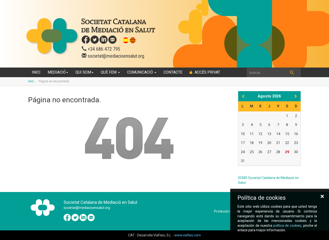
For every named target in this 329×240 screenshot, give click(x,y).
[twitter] (95, 40)
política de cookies (287, 225)
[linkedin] (103, 40)
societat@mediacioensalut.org (115, 56)
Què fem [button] (109, 72)
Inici (36, 72)
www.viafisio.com (187, 235)
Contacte (173, 72)
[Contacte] (112, 40)
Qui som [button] (83, 72)
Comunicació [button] (140, 72)
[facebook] (86, 40)
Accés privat (207, 72)
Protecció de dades (228, 211)
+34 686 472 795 (103, 49)
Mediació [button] (57, 72)
